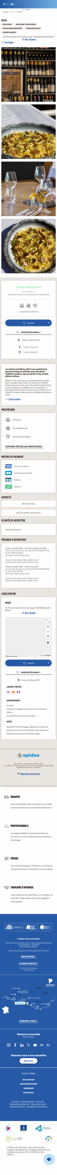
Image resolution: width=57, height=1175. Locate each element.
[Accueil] (23, 10)
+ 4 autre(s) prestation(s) (28, 311)
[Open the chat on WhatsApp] (49, 1159)
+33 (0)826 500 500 (27, 963)
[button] (39, 10)
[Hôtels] (25, 10)
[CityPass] (27, 10)
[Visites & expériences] (29, 10)
